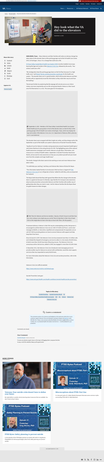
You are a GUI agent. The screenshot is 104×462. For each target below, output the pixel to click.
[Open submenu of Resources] (73, 8)
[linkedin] (97, 459)
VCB (56, 297)
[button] (101, 8)
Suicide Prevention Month (56, 294)
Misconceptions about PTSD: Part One (70, 392)
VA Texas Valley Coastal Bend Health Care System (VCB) (42, 64)
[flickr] (101, 459)
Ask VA (66, 318)
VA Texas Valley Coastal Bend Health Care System (42, 297)
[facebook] (91, 459)
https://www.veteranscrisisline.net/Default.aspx (40, 269)
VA (64, 294)
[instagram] (94, 459)
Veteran (64, 297)
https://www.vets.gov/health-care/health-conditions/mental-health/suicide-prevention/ (51, 279)
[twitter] (85, 459)
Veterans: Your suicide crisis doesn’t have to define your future (25, 393)
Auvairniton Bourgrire (21, 337)
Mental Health (8, 89)
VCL (60, 297)
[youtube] (82, 459)
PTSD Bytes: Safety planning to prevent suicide (24, 434)
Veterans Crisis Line (52, 66)
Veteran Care (70, 297)
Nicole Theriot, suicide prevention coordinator (49, 74)
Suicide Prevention (43, 294)
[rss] (88, 459)
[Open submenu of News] (64, 8)
